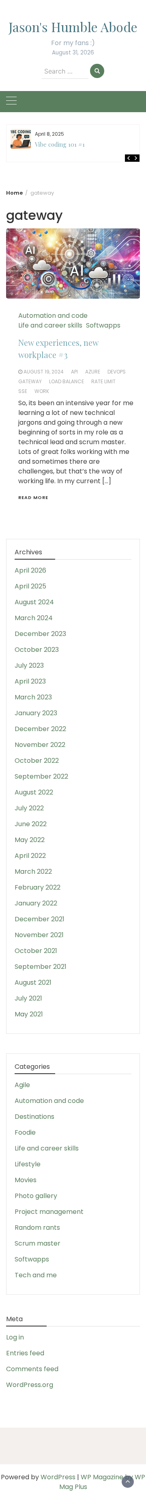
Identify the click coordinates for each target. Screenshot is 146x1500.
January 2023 (36, 713)
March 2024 (34, 618)
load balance (66, 381)
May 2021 (29, 1014)
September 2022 (41, 776)
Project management (49, 1211)
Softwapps (103, 325)
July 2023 (29, 665)
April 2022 (30, 855)
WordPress (58, 1477)
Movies (25, 1180)
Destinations (34, 1116)
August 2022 (34, 792)
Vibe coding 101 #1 (60, 144)
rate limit (103, 381)
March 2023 (33, 697)
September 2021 (41, 966)
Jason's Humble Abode (73, 26)
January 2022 (36, 903)
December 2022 (40, 729)
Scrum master (37, 1243)
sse (22, 391)
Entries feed (25, 1353)
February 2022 (37, 887)
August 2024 (34, 602)
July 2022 (29, 808)
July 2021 (28, 998)
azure (92, 371)
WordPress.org (29, 1384)
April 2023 (30, 681)
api (74, 371)
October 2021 (36, 950)
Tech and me (36, 1275)
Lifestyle (28, 1164)
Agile (22, 1085)
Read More (33, 497)
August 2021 (33, 982)
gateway (30, 381)
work (41, 391)
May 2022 (30, 839)
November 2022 (40, 744)
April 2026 (30, 570)
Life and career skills (50, 325)
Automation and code (53, 315)
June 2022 (31, 824)
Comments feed (32, 1369)
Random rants (37, 1227)
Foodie (25, 1132)
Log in (15, 1337)
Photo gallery (36, 1195)
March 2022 (33, 871)
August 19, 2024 (44, 371)
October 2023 (37, 649)
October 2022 (37, 760)
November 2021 (39, 935)
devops (116, 371)
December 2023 (40, 633)
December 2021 (39, 919)
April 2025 (30, 586)
